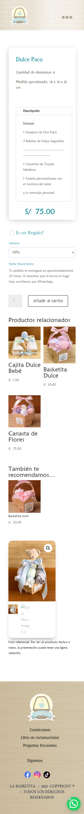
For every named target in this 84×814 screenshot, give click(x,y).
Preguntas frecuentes (40, 746)
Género (14, 243)
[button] (48, 548)
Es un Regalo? (30, 232)
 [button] (67, 17)
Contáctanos (40, 730)
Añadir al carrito (48, 301)
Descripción (31, 111)
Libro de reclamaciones (40, 738)
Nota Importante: (21, 264)
